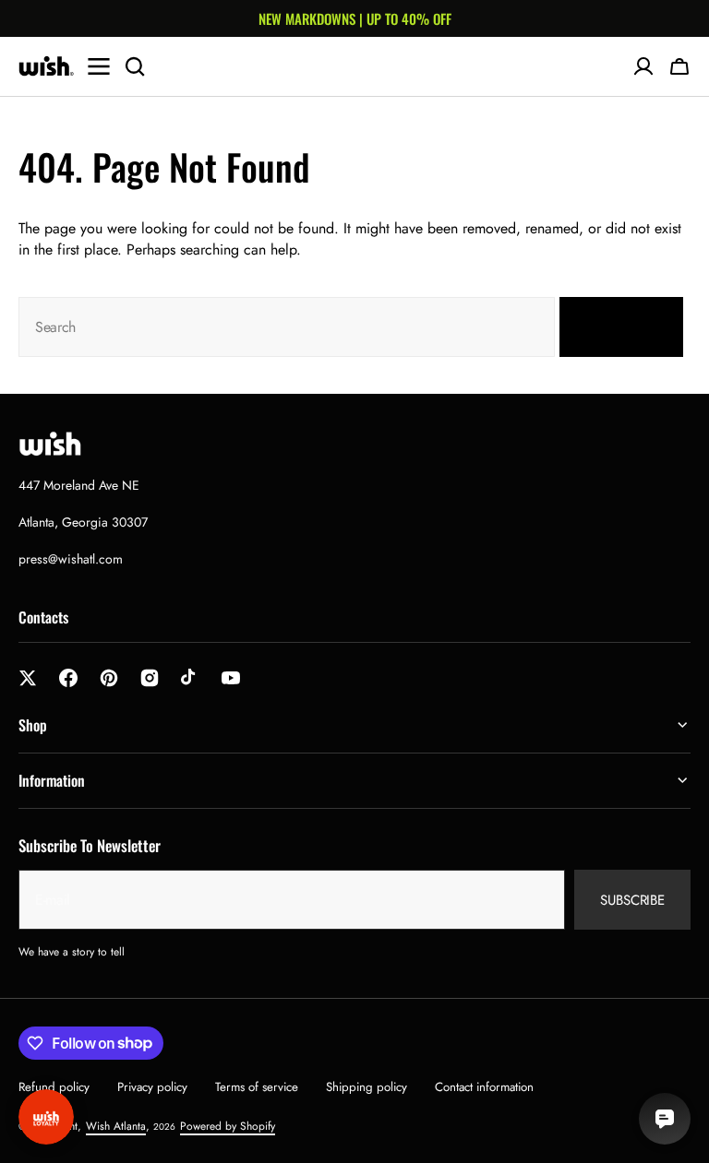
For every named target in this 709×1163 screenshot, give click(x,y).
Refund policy (54, 1087)
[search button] (135, 66)
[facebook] (68, 678)
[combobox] (286, 327)
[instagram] (149, 678)
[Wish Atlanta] (46, 66)
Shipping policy (366, 1087)
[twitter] (27, 678)
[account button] (643, 66)
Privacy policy (152, 1087)
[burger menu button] (99, 66)
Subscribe (632, 900)
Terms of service (256, 1087)
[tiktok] (190, 678)
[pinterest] (109, 678)
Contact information (484, 1087)
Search (610, 327)
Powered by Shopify (227, 1126)
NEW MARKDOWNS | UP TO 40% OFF (354, 18)
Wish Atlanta (116, 1126)
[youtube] (230, 678)
